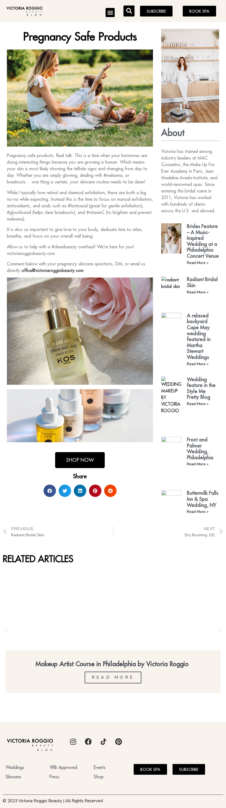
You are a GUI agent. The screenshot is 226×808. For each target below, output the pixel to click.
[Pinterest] (118, 741)
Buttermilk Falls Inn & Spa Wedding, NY (202, 499)
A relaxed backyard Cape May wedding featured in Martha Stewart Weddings (199, 336)
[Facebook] (88, 741)
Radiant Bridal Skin (202, 282)
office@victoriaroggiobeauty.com (52, 270)
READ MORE (113, 677)
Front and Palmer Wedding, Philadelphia (200, 448)
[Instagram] (73, 741)
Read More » (197, 262)
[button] (110, 12)
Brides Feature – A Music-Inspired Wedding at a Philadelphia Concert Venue (203, 241)
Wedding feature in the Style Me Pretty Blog (201, 388)
